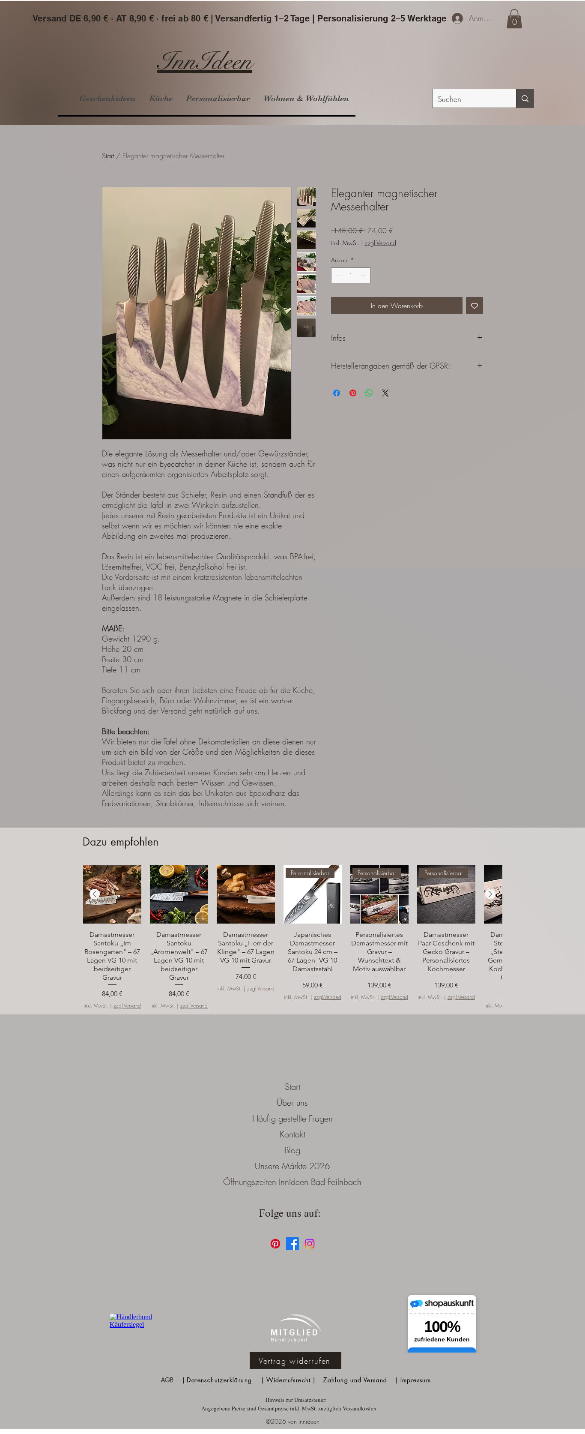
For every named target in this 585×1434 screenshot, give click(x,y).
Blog (292, 1150)
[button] (514, 18)
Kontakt (292, 1134)
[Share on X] (385, 393)
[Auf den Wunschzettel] (474, 305)
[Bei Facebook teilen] (336, 393)
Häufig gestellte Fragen (292, 1118)
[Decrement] (337, 275)
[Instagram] (309, 1243)
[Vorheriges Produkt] (95, 894)
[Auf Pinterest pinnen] (353, 393)
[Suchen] (525, 98)
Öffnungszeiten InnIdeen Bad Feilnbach (292, 1182)
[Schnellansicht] (112, 894)
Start (108, 155)
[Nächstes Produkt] (490, 894)
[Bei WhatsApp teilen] (369, 393)
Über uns (292, 1102)
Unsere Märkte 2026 (292, 1166)
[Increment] (363, 275)
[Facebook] (292, 1243)
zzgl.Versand (380, 243)
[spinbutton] (350, 275)
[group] (292, 937)
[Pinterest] (275, 1243)
